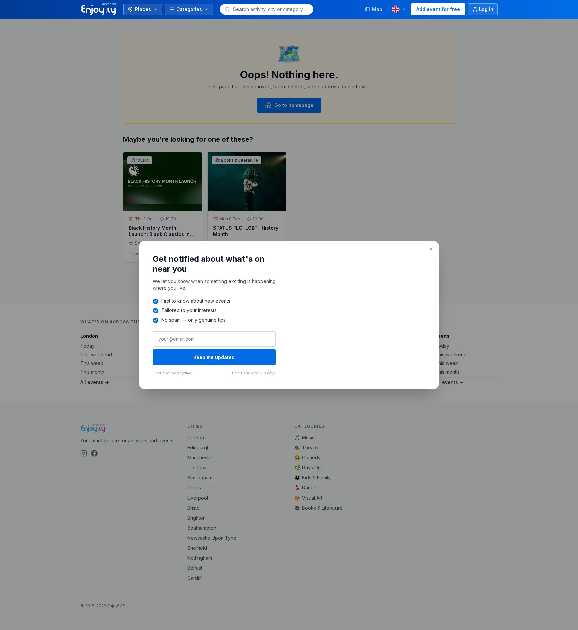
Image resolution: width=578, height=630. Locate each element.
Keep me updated (214, 357)
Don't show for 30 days (254, 373)
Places (143, 9)
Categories (189, 9)
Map (377, 9)
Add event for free (438, 9)
